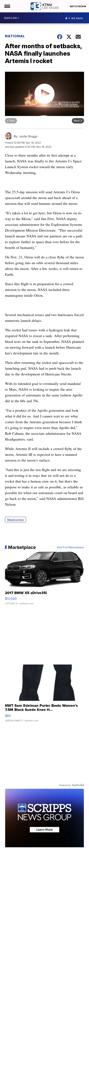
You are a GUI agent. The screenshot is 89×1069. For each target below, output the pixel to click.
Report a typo (15, 519)
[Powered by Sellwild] (78, 785)
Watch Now (77, 6)
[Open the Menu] (7, 6)
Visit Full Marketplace (70, 547)
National (15, 36)
